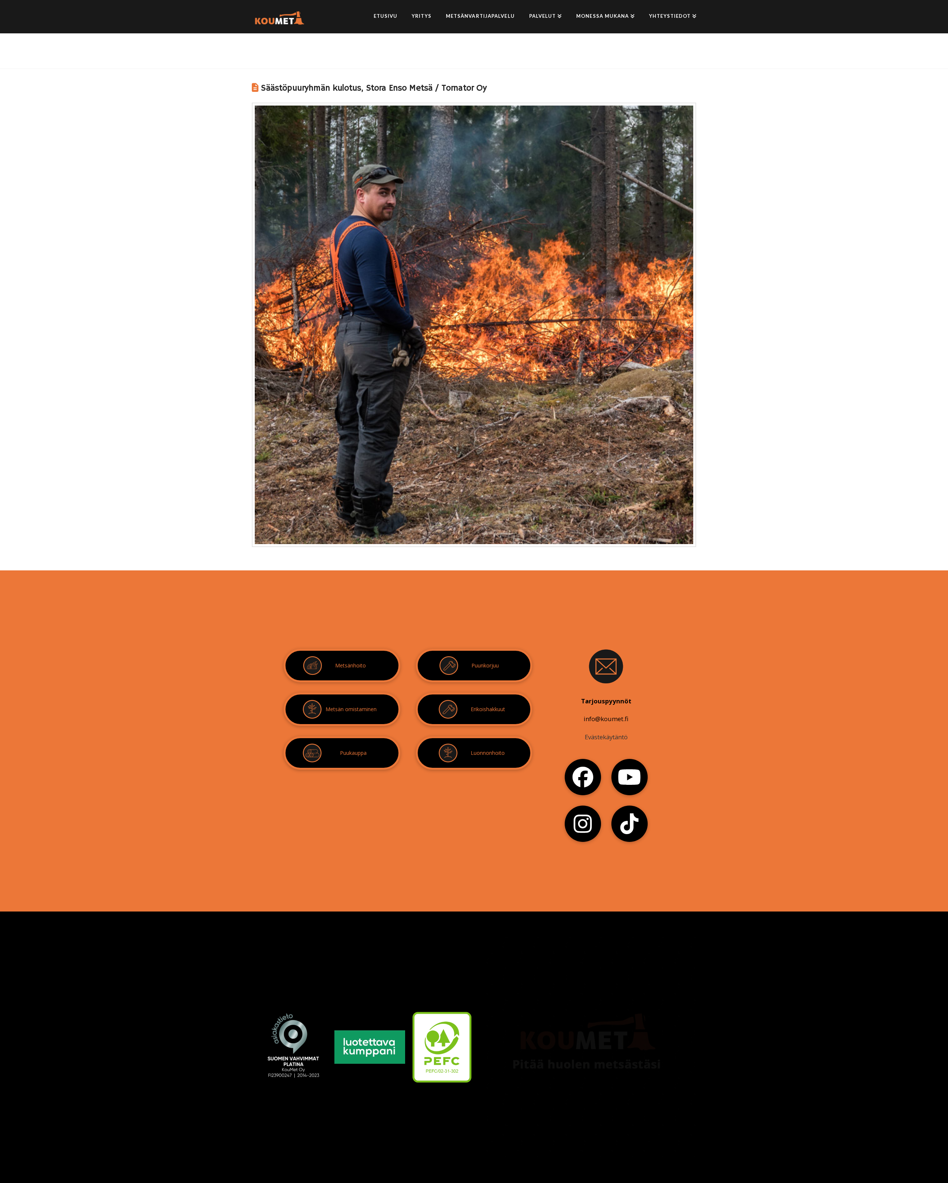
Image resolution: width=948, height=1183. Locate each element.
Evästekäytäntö (606, 737)
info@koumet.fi (606, 718)
